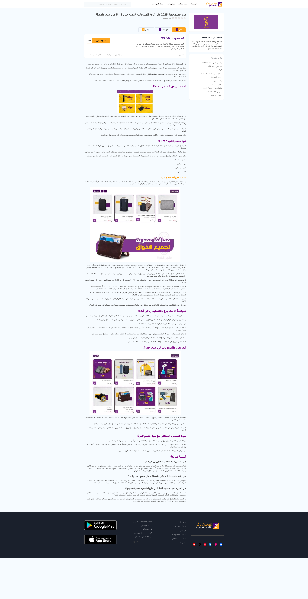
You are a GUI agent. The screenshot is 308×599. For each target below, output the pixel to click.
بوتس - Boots (217, 84)
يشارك (109, 54)
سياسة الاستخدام (179, 539)
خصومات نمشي (181, 168)
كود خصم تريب (181, 171)
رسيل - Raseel (216, 77)
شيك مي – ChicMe (215, 66)
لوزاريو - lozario (216, 95)
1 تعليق (181, 54)
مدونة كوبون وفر (157, 4)
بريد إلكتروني (118, 54)
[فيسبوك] (221, 544)
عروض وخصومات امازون (142, 521)
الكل (179, 30)
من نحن (183, 530)
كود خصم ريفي (146, 525)
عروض (147, 30)
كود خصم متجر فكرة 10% (172, 38)
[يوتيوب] (194, 544)
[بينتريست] (205, 544)
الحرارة (119, 267)
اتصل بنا (183, 543)
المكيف (181, 286)
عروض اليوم (171, 4)
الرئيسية (194, 4)
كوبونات (164, 30)
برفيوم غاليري (217, 81)
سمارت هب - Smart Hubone (211, 73)
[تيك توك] (200, 544)
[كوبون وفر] (214, 4)
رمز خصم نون (181, 164)
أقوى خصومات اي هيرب (142, 533)
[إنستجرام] (216, 544)
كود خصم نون (147, 529)
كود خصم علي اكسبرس (143, 536)
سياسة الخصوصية (179, 535)
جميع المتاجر (183, 4)
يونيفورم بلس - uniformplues (211, 63)
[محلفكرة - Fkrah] (206, 22)
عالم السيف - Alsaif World (212, 88)
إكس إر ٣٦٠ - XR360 (214, 92)
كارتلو (220, 70)
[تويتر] (210, 544)
